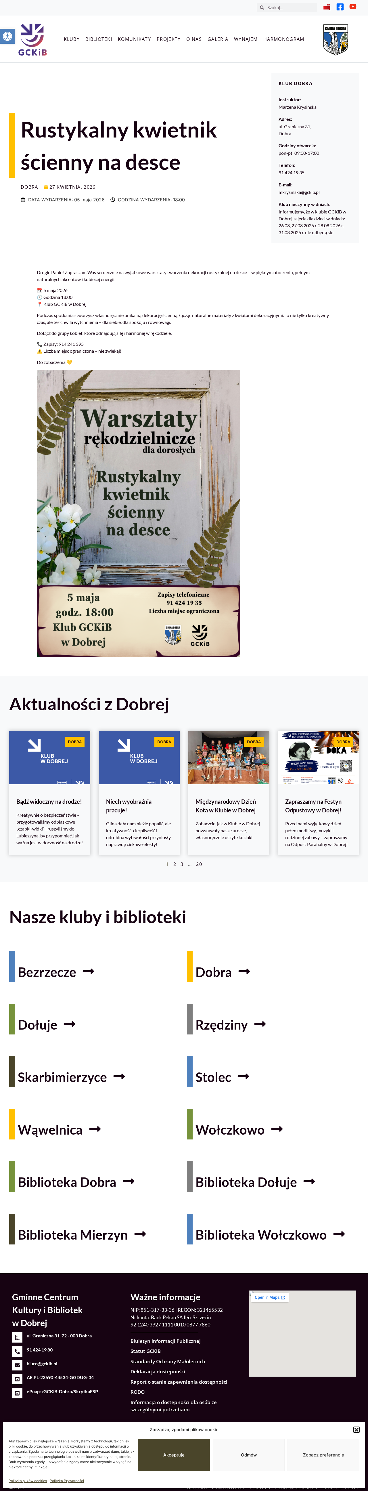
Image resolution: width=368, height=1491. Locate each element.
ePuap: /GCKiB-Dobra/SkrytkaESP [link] (62, 1391)
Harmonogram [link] (283, 39)
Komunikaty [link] (134, 39)
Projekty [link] (169, 39)
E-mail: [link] (285, 184)
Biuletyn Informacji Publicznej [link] (166, 1341)
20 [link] (199, 864)
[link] (7, 36)
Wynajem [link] (246, 39)
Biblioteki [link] (98, 39)
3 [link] (182, 864)
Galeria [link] (218, 39)
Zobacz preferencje (323, 1455)
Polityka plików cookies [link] (28, 1481)
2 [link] (174, 864)
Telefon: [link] (287, 165)
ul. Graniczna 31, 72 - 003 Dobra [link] (59, 1335)
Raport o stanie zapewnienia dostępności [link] (179, 1382)
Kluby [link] (72, 39)
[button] (356, 1430)
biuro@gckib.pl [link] (42, 1363)
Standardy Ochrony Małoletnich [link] (168, 1361)
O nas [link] (194, 39)
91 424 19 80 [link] (40, 1349)
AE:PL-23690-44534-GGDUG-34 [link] (60, 1377)
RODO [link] (138, 1392)
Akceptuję (174, 1455)
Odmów (249, 1455)
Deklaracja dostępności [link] (158, 1371)
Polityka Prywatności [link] (67, 1481)
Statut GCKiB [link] (146, 1351)
